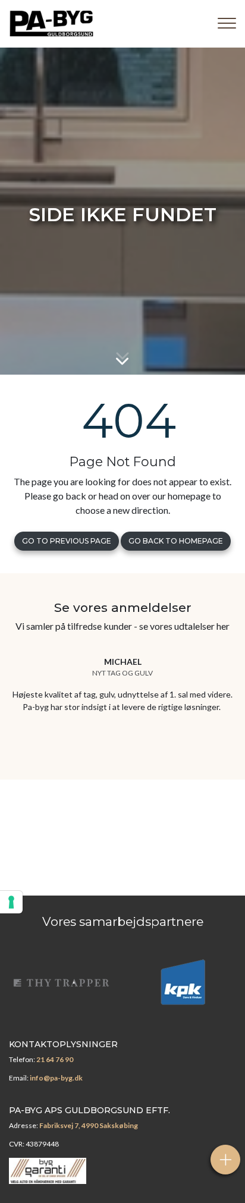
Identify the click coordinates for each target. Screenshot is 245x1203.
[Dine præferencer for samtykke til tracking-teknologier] (11, 902)
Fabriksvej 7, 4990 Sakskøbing (88, 1125)
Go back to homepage (175, 540)
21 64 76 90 (54, 1059)
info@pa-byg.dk (56, 1077)
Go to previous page (66, 540)
